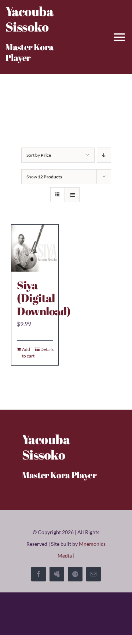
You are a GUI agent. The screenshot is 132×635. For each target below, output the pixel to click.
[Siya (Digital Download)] (34, 248)
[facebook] (38, 574)
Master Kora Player (30, 52)
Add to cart (28, 352)
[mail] (93, 574)
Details (46, 349)
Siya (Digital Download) (44, 298)
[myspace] (57, 574)
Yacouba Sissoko (29, 19)
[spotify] (75, 574)
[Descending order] (104, 155)
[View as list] (72, 195)
